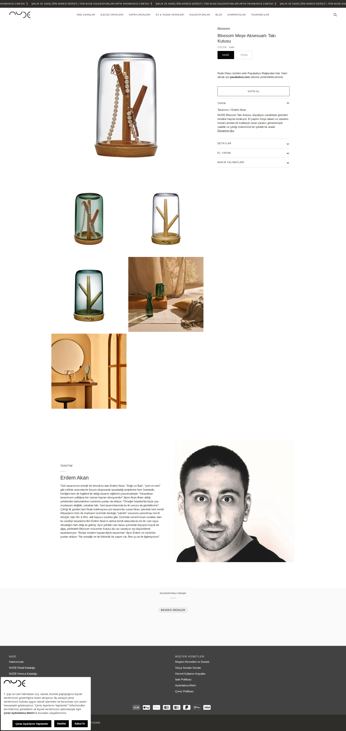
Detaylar (224, 143)
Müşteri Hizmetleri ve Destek (192, 661)
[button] (86, 15)
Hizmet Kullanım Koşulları (190, 673)
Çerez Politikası (184, 691)
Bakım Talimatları (231, 162)
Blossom (224, 28)
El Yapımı (224, 153)
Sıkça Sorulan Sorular (188, 667)
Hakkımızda (16, 661)
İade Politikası (183, 679)
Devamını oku (226, 130)
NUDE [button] (12, 656)
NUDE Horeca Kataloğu (23, 673)
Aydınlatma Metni (185, 685)
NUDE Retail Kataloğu (22, 667)
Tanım (222, 103)
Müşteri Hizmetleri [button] (189, 656)
